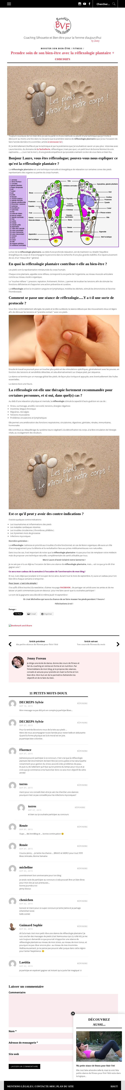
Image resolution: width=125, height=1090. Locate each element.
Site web (14, 1054)
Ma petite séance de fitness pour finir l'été (37, 644)
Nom (13, 1031)
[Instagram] (79, 4)
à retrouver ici (55, 141)
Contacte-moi (45, 1086)
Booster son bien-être (55, 48)
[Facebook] (89, 4)
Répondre (82, 703)
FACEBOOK (65, 587)
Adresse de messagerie (23, 1042)
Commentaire (17, 992)
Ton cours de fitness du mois (91, 644)
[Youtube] (84, 4)
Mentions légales (20, 1086)
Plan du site (65, 1086)
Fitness (77, 48)
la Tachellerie (43, 149)
